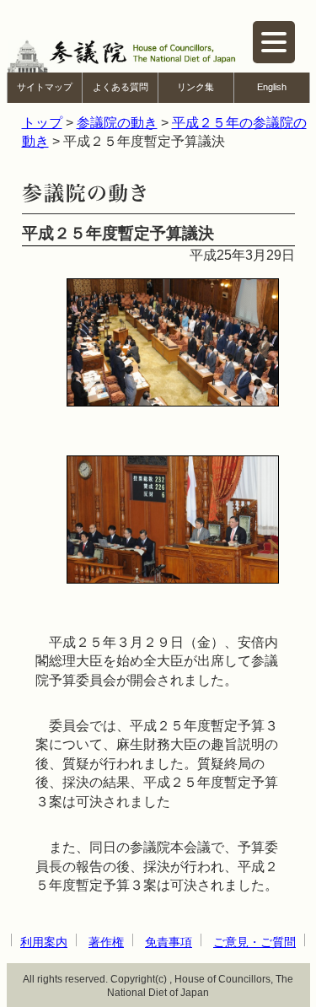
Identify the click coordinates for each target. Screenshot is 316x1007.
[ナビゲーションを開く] (274, 42)
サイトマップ (44, 87)
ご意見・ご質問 (254, 942)
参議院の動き (117, 123)
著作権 (106, 942)
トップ (42, 123)
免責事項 (168, 942)
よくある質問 (120, 87)
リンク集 (195, 87)
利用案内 (43, 942)
